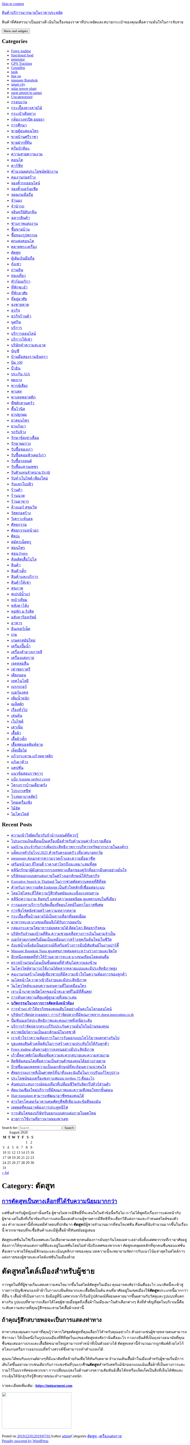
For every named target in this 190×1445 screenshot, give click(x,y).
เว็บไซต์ (17, 721)
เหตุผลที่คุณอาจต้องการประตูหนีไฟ (39, 1107)
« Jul (5, 1173)
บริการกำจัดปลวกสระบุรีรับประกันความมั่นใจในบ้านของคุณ (60, 1026)
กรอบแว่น (19, 102)
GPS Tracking (21, 64)
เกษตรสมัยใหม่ (23, 640)
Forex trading (21, 51)
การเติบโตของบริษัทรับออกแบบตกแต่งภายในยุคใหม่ (53, 1113)
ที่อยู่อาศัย (19, 299)
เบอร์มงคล (19, 692)
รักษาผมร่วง (21, 443)
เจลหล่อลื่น (20, 663)
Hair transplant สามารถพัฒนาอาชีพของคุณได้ (47, 1096)
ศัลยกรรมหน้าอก (25, 530)
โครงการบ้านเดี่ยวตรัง (29, 785)
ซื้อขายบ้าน (20, 229)
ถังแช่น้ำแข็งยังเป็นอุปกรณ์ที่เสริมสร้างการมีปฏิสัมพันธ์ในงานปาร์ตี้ (65, 945)
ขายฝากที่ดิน (21, 142)
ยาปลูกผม (19, 415)
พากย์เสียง (19, 386)
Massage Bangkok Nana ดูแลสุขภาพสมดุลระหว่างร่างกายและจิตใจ (64, 951)
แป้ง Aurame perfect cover (30, 779)
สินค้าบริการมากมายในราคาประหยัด (32, 13)
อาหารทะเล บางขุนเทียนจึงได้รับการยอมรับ (46, 922)
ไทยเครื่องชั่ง (21, 802)
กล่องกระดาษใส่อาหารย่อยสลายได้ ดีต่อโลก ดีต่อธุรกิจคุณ (58, 928)
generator (18, 59)
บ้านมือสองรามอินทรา (29, 357)
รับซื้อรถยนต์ (21, 461)
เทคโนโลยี (19, 681)
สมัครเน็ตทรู (21, 542)
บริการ (16, 328)
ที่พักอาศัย (19, 293)
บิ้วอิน (15, 368)
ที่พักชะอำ (19, 287)
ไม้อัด (15, 808)
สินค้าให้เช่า (21, 582)
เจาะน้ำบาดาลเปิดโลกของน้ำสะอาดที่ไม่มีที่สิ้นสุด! (51, 992)
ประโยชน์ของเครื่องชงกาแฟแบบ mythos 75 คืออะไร (53, 1078)
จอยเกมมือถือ (22, 195)
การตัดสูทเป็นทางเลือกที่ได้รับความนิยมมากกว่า (59, 1201)
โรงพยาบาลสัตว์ (24, 797)
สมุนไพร (18, 548)
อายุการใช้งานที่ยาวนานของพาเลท (39, 1119)
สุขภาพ (17, 588)
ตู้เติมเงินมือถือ (23, 258)
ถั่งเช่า (16, 264)
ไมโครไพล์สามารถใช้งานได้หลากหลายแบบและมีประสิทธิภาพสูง (64, 968)
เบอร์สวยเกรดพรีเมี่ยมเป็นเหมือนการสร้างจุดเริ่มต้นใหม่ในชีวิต (61, 939)
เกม (14, 634)
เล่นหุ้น (16, 716)
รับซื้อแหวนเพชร (24, 467)
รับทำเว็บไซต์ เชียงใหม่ (29, 478)
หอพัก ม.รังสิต (22, 611)
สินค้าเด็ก (18, 571)
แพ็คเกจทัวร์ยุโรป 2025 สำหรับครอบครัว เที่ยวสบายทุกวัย (57, 853)
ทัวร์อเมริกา (20, 281)
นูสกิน (16, 322)
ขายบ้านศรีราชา (24, 137)
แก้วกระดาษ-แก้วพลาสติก (32, 756)
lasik (14, 72)
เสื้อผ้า (16, 733)
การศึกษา (19, 125)
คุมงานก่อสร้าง (23, 177)
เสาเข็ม (17, 727)
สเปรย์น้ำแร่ (20, 594)
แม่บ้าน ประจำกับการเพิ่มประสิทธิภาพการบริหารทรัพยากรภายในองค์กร (69, 847)
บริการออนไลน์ (23, 333)
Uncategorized (21, 97)
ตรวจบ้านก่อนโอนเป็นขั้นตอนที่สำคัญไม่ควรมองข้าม (54, 963)
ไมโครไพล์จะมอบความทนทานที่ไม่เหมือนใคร (48, 986)
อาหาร (16, 623)
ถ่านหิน (17, 270)
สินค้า (16, 565)
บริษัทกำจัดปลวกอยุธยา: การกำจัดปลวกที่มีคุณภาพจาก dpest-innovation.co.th (72, 1015)
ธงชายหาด (20, 305)
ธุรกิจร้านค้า (21, 316)
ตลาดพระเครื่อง (24, 247)
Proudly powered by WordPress (25, 1441)
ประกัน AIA (20, 374)
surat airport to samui (26, 93)
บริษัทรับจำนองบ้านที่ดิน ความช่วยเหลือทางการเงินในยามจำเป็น (63, 934)
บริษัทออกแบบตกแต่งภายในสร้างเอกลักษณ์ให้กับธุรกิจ (55, 876)
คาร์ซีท (17, 166)
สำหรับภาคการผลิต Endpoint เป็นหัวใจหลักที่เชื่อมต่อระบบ (57, 887)
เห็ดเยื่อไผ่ (19, 750)
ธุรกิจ (15, 310)
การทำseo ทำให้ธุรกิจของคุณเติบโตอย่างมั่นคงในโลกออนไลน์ (61, 1009)
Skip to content (13, 4)
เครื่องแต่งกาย (22, 658)
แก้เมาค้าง (19, 762)
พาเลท (16, 391)
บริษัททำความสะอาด (28, 345)
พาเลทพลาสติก (23, 397)
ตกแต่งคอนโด (22, 241)
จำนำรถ (17, 206)
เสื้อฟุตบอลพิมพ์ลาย (27, 744)
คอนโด (17, 160)
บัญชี (15, 351)
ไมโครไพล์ (20, 814)
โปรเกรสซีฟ (21, 791)
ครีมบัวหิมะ (20, 148)
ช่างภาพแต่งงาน (24, 224)
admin (66, 1436)
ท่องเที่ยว (18, 276)
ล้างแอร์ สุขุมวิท (24, 507)
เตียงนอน (18, 675)
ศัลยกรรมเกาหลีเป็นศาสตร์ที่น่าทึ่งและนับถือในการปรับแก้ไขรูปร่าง (65, 1073)
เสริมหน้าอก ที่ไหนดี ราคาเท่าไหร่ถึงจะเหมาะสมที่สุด (54, 864)
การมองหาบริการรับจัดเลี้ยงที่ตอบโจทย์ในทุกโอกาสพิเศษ (57, 905)
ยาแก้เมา (18, 426)
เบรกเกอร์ (19, 687)
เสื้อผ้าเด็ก (19, 739)
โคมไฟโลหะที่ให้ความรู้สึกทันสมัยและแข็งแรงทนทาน (55, 893)
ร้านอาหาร (20, 501)
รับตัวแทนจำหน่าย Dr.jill (30, 472)
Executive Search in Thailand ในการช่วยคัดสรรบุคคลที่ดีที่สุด (58, 882)
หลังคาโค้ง (20, 606)
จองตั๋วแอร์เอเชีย (24, 189)
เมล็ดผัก (17, 704)
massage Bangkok (24, 80)
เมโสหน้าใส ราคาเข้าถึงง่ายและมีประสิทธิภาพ (48, 980)
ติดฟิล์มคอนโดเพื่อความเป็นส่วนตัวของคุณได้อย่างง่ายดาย (58, 1061)
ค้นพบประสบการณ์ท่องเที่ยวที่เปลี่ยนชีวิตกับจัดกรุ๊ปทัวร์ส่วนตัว (61, 1084)
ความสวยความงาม (27, 154)
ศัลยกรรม (19, 525)
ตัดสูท (16, 252)
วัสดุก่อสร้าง (21, 513)
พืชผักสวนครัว (22, 403)
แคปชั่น (17, 768)
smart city (18, 84)
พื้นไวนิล (18, 409)
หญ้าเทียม (19, 600)
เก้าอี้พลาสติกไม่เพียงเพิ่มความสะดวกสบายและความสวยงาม (60, 1055)
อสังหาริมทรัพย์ (23, 617)
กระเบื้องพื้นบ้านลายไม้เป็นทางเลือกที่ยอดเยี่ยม (48, 916)
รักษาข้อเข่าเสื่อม (25, 438)
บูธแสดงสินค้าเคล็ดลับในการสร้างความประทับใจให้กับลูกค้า (60, 1044)
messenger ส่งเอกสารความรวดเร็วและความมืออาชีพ (53, 858)
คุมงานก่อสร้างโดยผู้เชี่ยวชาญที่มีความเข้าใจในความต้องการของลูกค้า (69, 974)
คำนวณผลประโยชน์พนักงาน (34, 171)
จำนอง (16, 200)
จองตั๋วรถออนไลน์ (25, 183)
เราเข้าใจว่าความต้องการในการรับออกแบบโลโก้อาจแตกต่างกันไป (65, 1038)
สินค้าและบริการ (24, 577)
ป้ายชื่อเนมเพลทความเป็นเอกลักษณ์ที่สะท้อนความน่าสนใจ (58, 1067)
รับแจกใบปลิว (22, 484)
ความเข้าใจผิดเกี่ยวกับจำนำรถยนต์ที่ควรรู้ (44, 835)
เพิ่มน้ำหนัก (20, 698)
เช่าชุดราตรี (20, 669)
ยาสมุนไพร (20, 420)
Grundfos (18, 68)
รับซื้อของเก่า (22, 449)
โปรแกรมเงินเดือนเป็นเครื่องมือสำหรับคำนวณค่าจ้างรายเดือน (61, 841)
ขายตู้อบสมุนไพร (25, 131)
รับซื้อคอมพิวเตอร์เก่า (28, 455)
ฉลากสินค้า (20, 218)
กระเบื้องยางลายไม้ (26, 108)
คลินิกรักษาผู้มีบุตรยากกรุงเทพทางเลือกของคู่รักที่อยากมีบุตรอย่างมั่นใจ (69, 870)
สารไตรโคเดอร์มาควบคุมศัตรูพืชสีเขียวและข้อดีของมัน (56, 1101)
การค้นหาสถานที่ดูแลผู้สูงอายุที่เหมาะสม (44, 997)
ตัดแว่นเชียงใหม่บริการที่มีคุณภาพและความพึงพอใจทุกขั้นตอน (62, 1090)
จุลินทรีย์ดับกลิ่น (24, 212)
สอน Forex (19, 553)
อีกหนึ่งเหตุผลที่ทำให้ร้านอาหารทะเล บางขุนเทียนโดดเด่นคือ (60, 957)
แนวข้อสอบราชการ (27, 773)
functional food (22, 55)
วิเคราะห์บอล (22, 519)
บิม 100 (16, 362)
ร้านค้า (16, 490)
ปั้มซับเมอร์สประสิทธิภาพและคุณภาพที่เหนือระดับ (51, 1020)
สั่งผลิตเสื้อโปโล (24, 559)
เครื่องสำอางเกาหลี (26, 652)
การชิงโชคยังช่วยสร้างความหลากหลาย (43, 910)
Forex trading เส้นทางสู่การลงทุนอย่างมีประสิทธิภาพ (52, 1049)
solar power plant (23, 89)
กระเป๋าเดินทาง (23, 114)
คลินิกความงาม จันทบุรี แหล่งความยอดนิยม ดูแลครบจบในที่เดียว (63, 899)
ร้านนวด (18, 496)
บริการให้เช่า (21, 339)
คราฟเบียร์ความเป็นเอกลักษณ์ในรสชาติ (43, 1032)
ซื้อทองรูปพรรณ (24, 235)
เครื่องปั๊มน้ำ (21, 646)
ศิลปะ (15, 536)
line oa (16, 76)
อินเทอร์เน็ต (20, 629)
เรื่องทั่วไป (19, 710)
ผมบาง (16, 380)
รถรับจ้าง (18, 432)
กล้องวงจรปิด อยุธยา (27, 119)
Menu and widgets (16, 31)
